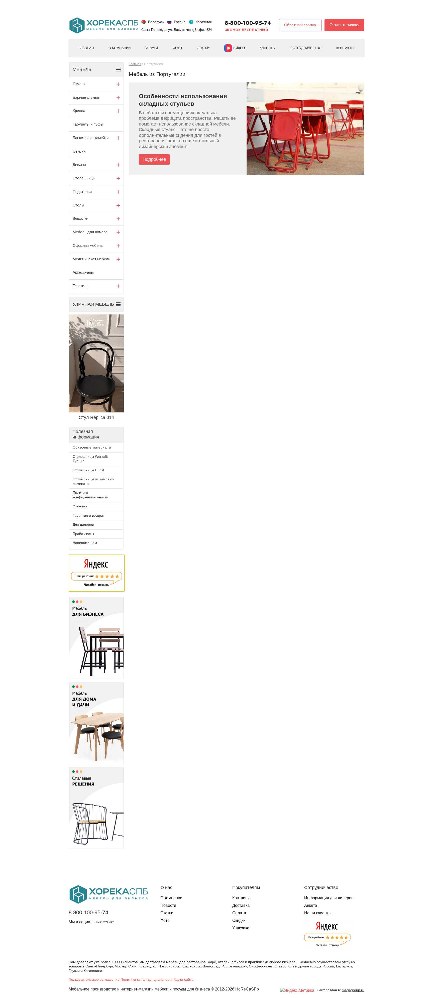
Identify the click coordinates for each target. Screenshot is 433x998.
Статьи (203, 48)
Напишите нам (85, 543)
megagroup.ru (353, 990)
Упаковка (80, 506)
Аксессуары (83, 272)
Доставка (241, 905)
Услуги (151, 48)
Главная (86, 48)
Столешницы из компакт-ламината (93, 481)
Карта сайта (183, 979)
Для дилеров (83, 524)
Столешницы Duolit (88, 470)
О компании (120, 48)
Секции (79, 151)
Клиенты (268, 48)
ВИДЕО (239, 48)
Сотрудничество (305, 48)
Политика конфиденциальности (90, 495)
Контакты (345, 48)
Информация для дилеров (329, 898)
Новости (168, 905)
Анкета (310, 905)
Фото (177, 48)
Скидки (239, 920)
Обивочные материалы (92, 447)
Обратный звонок (300, 25)
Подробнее (154, 159)
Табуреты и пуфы (88, 124)
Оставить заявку (344, 24)
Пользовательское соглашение (94, 979)
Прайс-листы (83, 534)
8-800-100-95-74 (248, 23)
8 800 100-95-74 (88, 912)
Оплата (239, 913)
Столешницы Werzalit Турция (90, 459)
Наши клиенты (318, 913)
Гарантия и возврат (88, 515)
